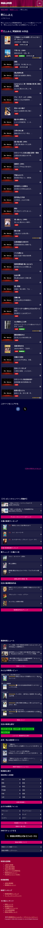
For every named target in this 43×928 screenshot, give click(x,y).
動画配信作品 (9, 906)
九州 (3, 797)
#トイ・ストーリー (27, 729)
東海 (23, 783)
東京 (3, 779)
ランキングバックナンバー (13, 896)
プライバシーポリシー (31, 917)
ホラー (24, 818)
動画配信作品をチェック (21, 610)
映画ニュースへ (21, 666)
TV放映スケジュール (11, 908)
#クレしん (16, 729)
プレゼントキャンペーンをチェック (20, 517)
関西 (3, 783)
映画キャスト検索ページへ (9, 847)
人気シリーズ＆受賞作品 (12, 870)
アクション (5, 811)
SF (2, 814)
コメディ (4, 818)
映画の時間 (4, 9)
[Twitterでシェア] (25, 409)
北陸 (23, 790)
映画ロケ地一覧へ (21, 826)
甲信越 (4, 790)
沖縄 (23, 797)
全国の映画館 (9, 883)
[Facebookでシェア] (18, 409)
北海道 (4, 786)
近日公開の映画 (10, 869)
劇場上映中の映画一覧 (20, 579)
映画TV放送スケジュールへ (21, 767)
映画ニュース (9, 904)
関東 (23, 779)
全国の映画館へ (21, 802)
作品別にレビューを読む (12, 874)
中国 (3, 793)
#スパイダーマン (6, 729)
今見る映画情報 (10, 910)
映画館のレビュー (10, 885)
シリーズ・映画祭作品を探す (20, 735)
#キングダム (4, 732)
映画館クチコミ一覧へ (20, 823)
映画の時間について (21, 842)
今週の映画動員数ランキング (9, 548)
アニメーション (26, 811)
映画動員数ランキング (12, 894)
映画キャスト (14, 9)
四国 (23, 793)
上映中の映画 (9, 865)
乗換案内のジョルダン (15, 917)
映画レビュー (21, 720)
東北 (23, 786)
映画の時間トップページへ (9, 850)
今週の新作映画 (10, 867)
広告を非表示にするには (33, 468)
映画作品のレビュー (11, 872)
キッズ (24, 814)
